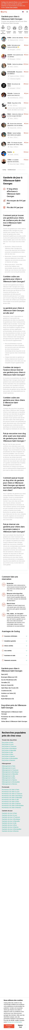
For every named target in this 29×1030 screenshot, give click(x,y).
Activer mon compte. (12, 7)
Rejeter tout (20, 1026)
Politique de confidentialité (14, 1022)
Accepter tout (9, 1026)
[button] (14, 636)
